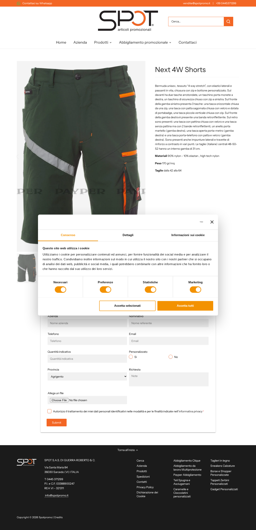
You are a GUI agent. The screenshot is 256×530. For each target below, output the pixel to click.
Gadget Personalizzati (224, 489)
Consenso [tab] (68, 235)
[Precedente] (23, 156)
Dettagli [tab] (128, 235)
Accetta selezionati (127, 305)
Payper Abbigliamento (187, 475)
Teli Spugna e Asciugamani (181, 482)
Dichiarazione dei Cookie (147, 494)
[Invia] (228, 21)
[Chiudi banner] (212, 221)
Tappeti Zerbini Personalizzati (219, 482)
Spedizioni (143, 476)
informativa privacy (190, 411)
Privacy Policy (145, 487)
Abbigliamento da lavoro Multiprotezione (187, 467)
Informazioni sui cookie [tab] (187, 235)
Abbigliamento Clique (186, 460)
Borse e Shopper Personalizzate (220, 473)
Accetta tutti (185, 305)
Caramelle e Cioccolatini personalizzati (182, 492)
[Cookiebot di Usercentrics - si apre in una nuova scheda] (185, 222)
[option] (81, 156)
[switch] (105, 289)
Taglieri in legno (220, 460)
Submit (56, 422)
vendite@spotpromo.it (196, 3)
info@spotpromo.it (56, 495)
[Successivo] (139, 156)
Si (135, 357)
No (176, 357)
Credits (58, 517)
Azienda (142, 466)
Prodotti (142, 471)
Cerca (140, 460)
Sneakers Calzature (222, 466)
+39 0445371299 (226, 3)
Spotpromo (45, 517)
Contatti (142, 482)
